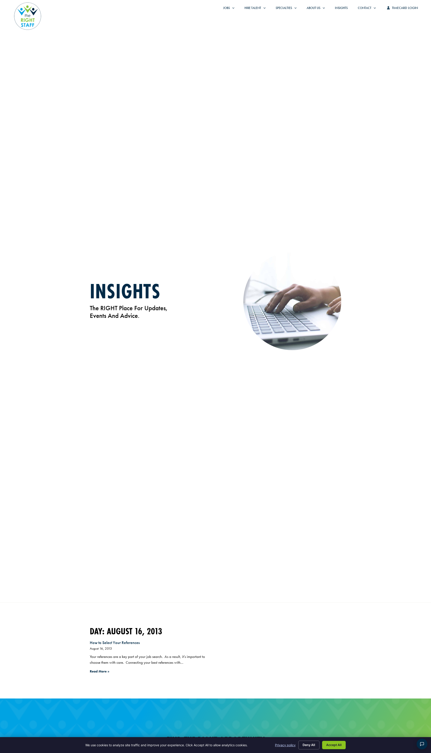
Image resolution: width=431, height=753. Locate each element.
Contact (369, 9)
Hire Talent (257, 9)
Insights (343, 9)
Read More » (99, 671)
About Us (318, 9)
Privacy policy (285, 745)
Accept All (334, 745)
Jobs (230, 9)
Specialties (288, 9)
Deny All (309, 745)
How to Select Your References (115, 642)
